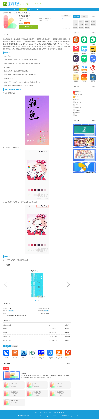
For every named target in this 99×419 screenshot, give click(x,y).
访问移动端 (61, 412)
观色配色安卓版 (37, 392)
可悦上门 (24, 357)
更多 (68, 363)
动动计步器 (78, 91)
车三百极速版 (59, 358)
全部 (75, 21)
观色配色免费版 (7, 325)
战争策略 (81, 24)
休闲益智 (93, 21)
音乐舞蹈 (93, 24)
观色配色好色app (7, 340)
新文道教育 (78, 99)
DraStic (77, 97)
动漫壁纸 (77, 110)
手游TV (11, 13)
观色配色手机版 (60, 392)
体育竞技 (81, 27)
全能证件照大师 (41, 358)
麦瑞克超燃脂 (78, 94)
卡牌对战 (87, 24)
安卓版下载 (28, 26)
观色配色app (6, 328)
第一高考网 (78, 102)
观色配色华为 (6, 336)
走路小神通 (78, 107)
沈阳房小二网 (67, 358)
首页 (7, 9)
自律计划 (15, 357)
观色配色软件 (60, 383)
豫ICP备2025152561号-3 (24, 416)
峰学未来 (77, 115)
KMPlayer (77, 104)
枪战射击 (75, 24)
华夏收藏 (77, 112)
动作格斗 (87, 21)
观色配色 (27, 23)
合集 (38, 9)
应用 (22, 9)
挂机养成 (87, 27)
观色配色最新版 (14, 392)
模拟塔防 (75, 27)
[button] (68, 284)
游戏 (14, 9)
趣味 (61, 46)
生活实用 (20, 13)
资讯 (30, 9)
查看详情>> (67, 325)
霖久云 (6, 357)
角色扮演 (81, 21)
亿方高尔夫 (32, 357)
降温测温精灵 (50, 358)
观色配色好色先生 (15, 400)
